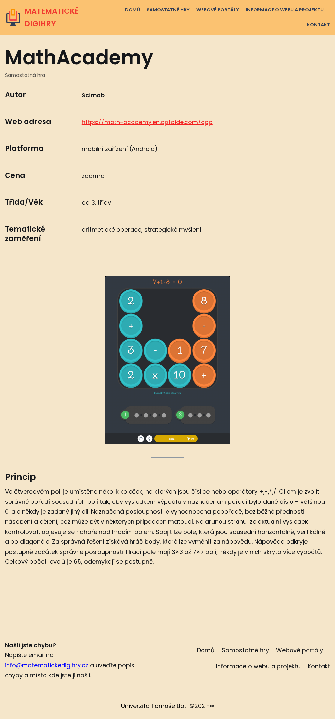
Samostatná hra (25, 75)
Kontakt (318, 24)
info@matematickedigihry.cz (46, 665)
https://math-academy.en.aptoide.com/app (147, 122)
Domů (132, 10)
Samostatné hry (168, 10)
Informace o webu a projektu (285, 10)
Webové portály (217, 10)
